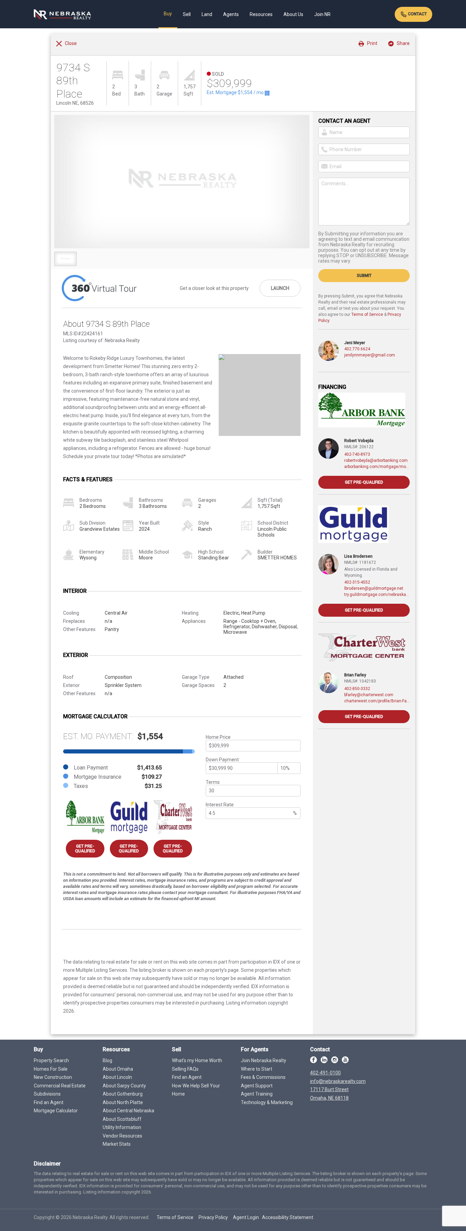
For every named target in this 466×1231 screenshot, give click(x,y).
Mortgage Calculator (56, 1110)
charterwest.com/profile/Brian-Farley (377, 701)
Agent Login (246, 1217)
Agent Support (257, 1085)
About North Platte (123, 1102)
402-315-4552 (357, 582)
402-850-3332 (357, 688)
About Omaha (118, 1069)
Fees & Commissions (263, 1077)
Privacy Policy (213, 1217)
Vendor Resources (122, 1136)
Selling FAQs (185, 1069)
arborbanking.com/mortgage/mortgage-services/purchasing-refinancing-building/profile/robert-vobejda (377, 466)
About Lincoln (117, 1077)
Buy (168, 13)
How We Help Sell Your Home (196, 1090)
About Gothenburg (123, 1094)
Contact (417, 14)
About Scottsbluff (122, 1119)
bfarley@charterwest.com (368, 694)
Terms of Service (367, 314)
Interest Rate (220, 804)
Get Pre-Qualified (85, 848)
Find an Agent (48, 1102)
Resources (261, 14)
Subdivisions (47, 1094)
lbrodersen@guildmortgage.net (373, 588)
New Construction (53, 1077)
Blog (107, 1060)
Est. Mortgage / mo (236, 92)
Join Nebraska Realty (263, 1060)
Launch (280, 288)
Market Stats (117, 1144)
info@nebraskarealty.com (338, 1081)
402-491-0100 (325, 1072)
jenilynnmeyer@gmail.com (369, 355)
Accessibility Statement (287, 1217)
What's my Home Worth (197, 1060)
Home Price (218, 737)
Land (207, 14)
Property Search (51, 1060)
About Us (293, 14)
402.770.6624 (357, 349)
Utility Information (122, 1127)
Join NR (322, 14)
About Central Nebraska (128, 1110)
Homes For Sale (51, 1069)
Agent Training (257, 1094)
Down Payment (222, 759)
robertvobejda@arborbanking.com (376, 460)
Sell (187, 14)
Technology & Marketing (267, 1102)
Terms (213, 782)
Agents (231, 14)
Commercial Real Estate (60, 1085)
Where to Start (256, 1069)
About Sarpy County (124, 1085)
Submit (364, 275)
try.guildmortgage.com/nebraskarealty (377, 594)
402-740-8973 (357, 454)
